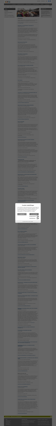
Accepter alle (22, 214)
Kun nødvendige (34, 214)
